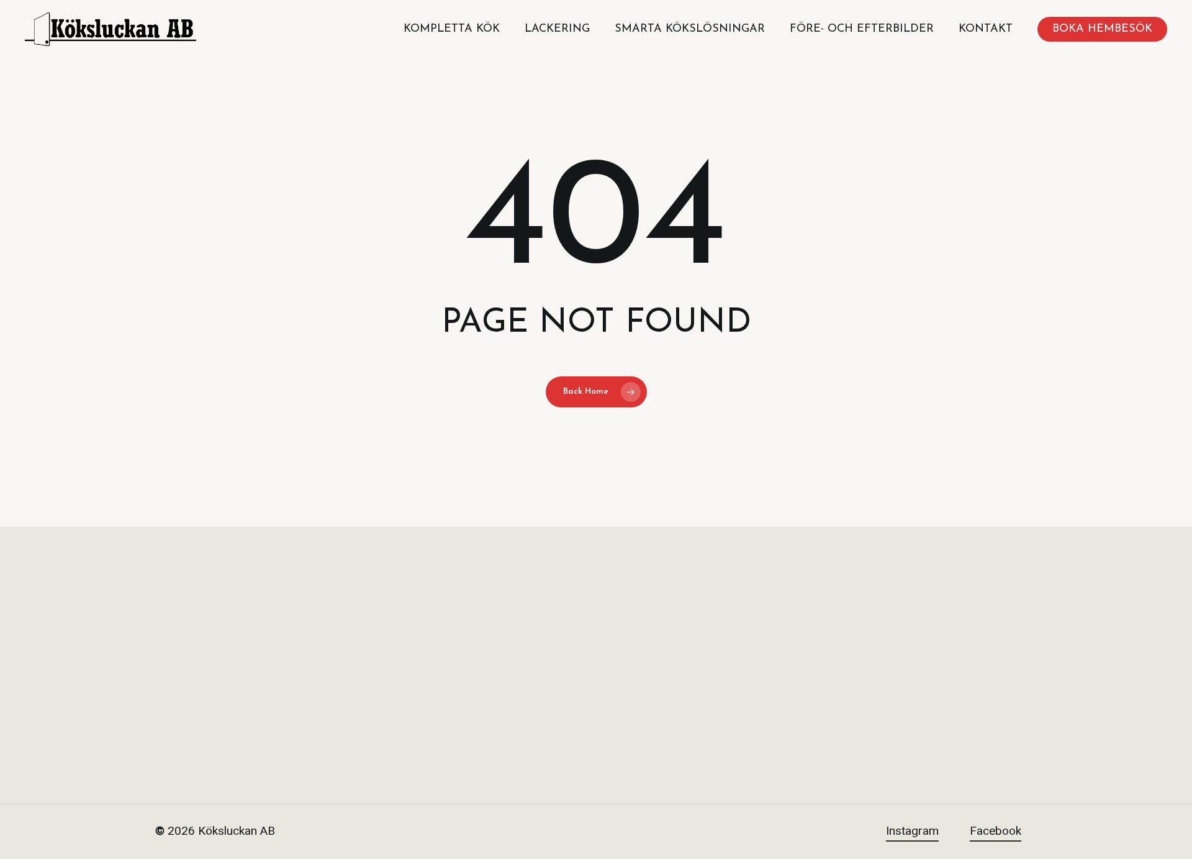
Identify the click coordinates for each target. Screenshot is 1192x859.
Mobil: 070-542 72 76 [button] (901, 679)
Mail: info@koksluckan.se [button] (913, 716)
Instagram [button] (912, 831)
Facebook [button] (995, 831)
